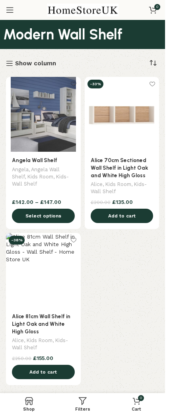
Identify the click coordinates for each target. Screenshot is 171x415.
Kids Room (40, 177)
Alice (97, 184)
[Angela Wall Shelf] (43, 114)
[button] (122, 216)
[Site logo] (83, 9)
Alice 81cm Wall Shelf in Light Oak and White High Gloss (41, 324)
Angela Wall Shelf (34, 160)
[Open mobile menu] (10, 10)
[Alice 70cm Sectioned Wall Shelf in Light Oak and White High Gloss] (122, 114)
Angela (20, 169)
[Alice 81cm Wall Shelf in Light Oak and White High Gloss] (43, 270)
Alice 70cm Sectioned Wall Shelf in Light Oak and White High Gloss (119, 167)
